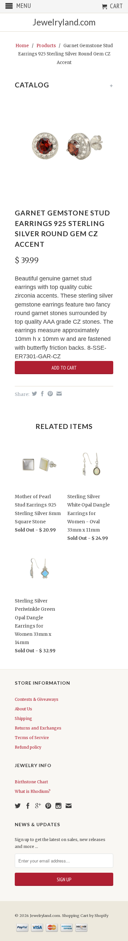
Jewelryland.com (64, 22)
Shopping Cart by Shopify (85, 915)
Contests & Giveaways (36, 699)
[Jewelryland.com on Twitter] (18, 806)
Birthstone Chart (31, 781)
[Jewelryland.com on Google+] (38, 806)
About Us (23, 708)
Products (46, 46)
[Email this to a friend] (58, 393)
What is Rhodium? (33, 791)
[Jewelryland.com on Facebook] (28, 806)
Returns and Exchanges (38, 728)
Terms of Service (32, 737)
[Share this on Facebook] (41, 393)
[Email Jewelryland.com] (69, 806)
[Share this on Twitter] (33, 393)
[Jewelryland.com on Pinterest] (48, 806)
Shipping (23, 718)
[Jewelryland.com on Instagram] (58, 806)
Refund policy (28, 747)
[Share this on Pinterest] (49, 393)
